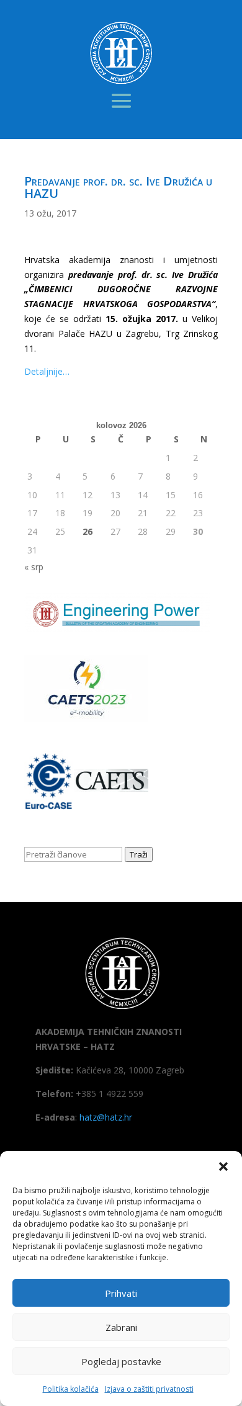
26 (87, 531)
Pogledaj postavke (121, 1361)
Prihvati (121, 1293)
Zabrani (121, 1327)
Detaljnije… (46, 371)
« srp (33, 567)
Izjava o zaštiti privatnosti (149, 1389)
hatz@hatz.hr (105, 1117)
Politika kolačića (71, 1389)
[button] (223, 1166)
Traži (139, 854)
